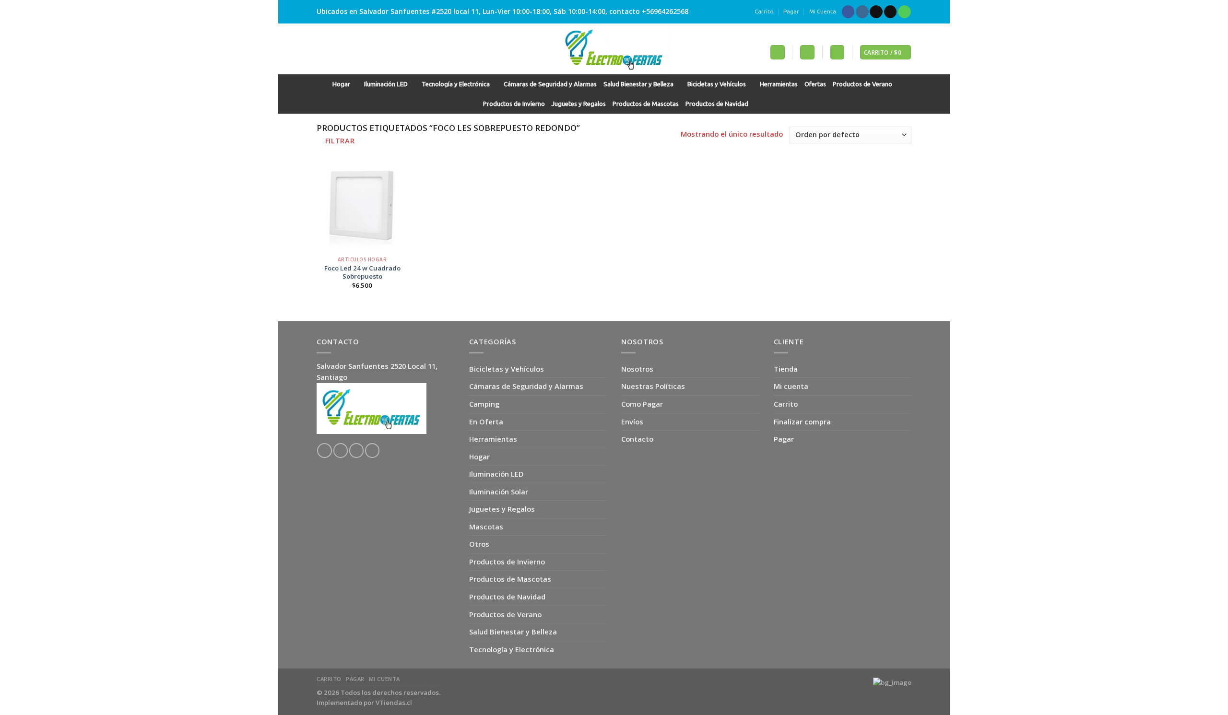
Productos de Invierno (514, 103)
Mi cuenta (791, 386)
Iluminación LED (386, 84)
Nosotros (637, 369)
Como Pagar (642, 404)
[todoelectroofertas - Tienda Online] (614, 48)
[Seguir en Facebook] (848, 12)
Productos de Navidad (716, 103)
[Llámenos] (904, 12)
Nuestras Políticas (653, 386)
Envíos (632, 421)
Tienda (786, 369)
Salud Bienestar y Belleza (638, 84)
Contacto (637, 439)
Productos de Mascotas (646, 103)
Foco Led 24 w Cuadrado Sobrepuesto (362, 272)
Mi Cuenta (822, 11)
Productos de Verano (862, 84)
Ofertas (815, 84)
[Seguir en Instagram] (862, 12)
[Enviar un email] (890, 12)
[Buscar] (777, 52)
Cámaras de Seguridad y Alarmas (550, 84)
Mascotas (486, 526)
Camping (484, 404)
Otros (479, 544)
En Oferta (486, 421)
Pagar (791, 11)
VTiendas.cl (394, 702)
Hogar (341, 84)
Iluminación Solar (498, 491)
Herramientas (779, 84)
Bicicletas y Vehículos (716, 84)
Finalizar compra (802, 421)
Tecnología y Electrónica (456, 84)
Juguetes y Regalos (579, 103)
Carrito (764, 11)
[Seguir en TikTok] (876, 12)
